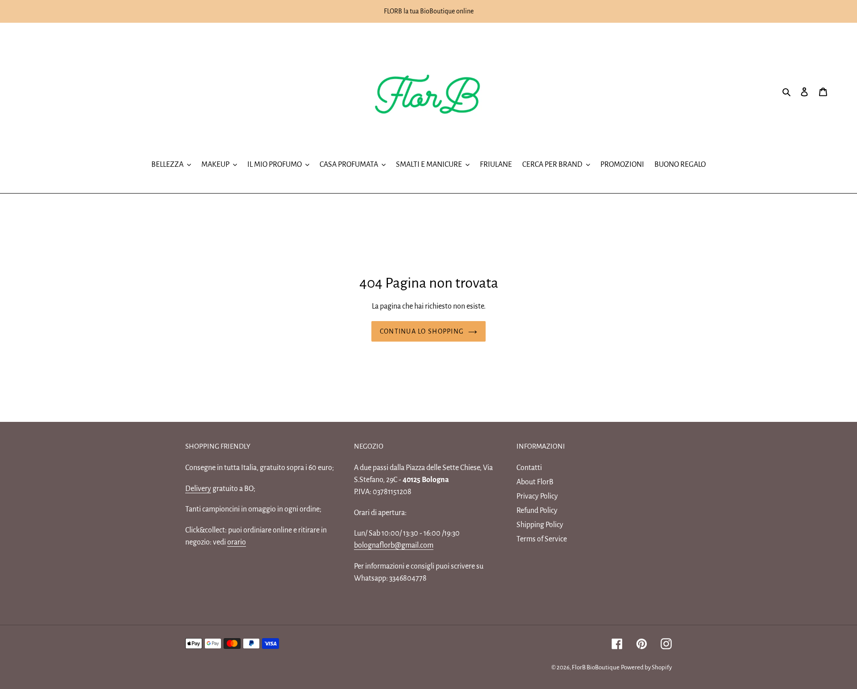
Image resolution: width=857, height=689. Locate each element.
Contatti (529, 468)
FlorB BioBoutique (596, 667)
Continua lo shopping (422, 331)
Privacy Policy (537, 496)
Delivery (198, 489)
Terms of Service (541, 539)
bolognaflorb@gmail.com (393, 545)
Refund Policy (536, 511)
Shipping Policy (539, 525)
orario (236, 542)
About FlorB (534, 482)
